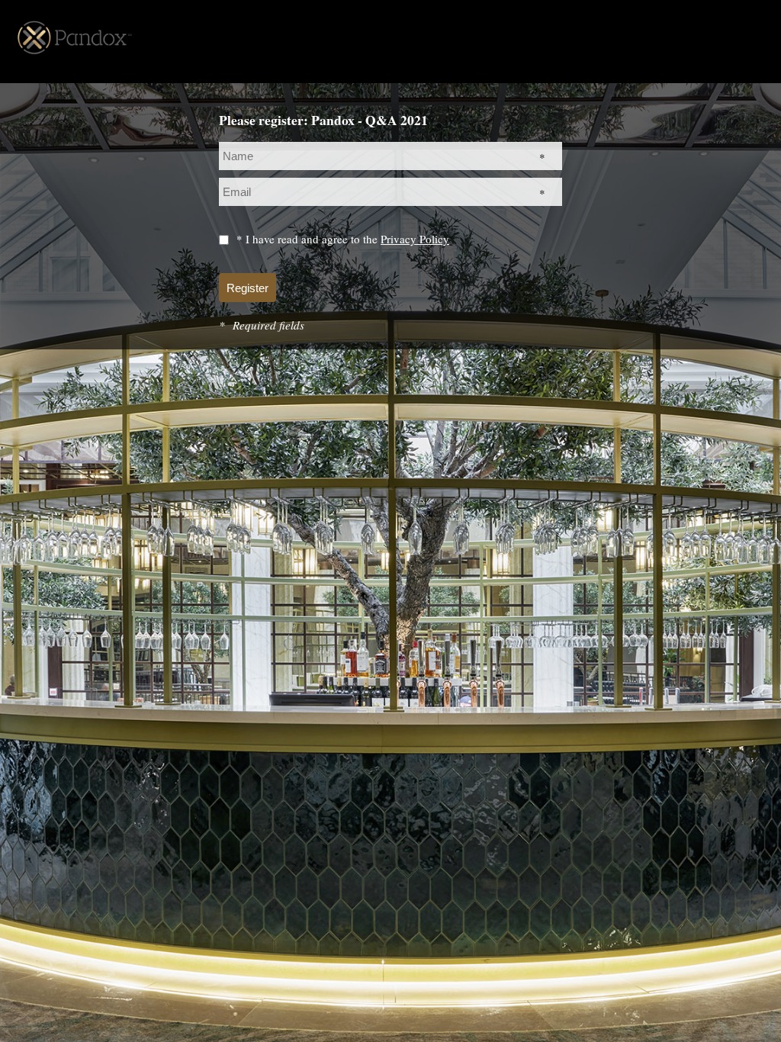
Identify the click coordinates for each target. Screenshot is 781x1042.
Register (247, 287)
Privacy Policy (415, 238)
